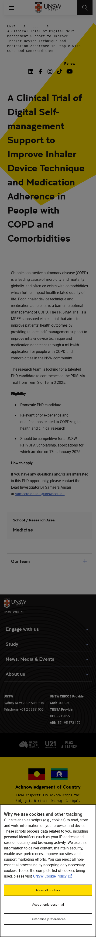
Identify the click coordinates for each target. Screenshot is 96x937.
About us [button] (15, 674)
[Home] (48, 7)
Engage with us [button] (22, 629)
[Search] (85, 7)
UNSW (11, 26)
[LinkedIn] (31, 71)
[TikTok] (59, 71)
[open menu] (11, 7)
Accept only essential (48, 904)
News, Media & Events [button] (30, 659)
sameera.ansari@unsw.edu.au (40, 493)
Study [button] (12, 644)
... (35, 26)
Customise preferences (48, 919)
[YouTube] (69, 71)
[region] (48, 870)
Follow (69, 63)
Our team (20, 561)
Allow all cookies (48, 890)
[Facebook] (40, 71)
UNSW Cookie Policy (53, 876)
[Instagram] (50, 71)
